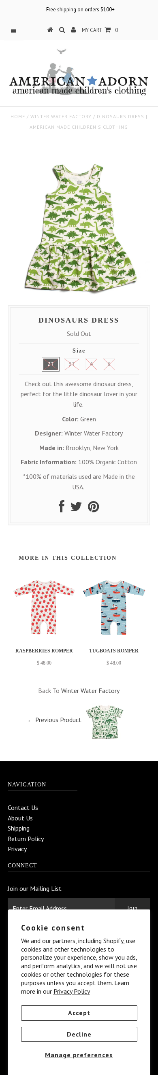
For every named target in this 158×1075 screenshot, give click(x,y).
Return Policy (26, 839)
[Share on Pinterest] (93, 509)
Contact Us (23, 807)
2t (50, 364)
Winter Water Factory (61, 116)
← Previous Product (54, 720)
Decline (79, 1034)
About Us (20, 818)
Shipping (19, 828)
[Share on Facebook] (61, 509)
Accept (79, 1013)
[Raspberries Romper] (44, 638)
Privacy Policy (71, 991)
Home (18, 116)
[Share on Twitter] (76, 509)
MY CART (100, 30)
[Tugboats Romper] (114, 638)
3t (71, 364)
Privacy (17, 849)
